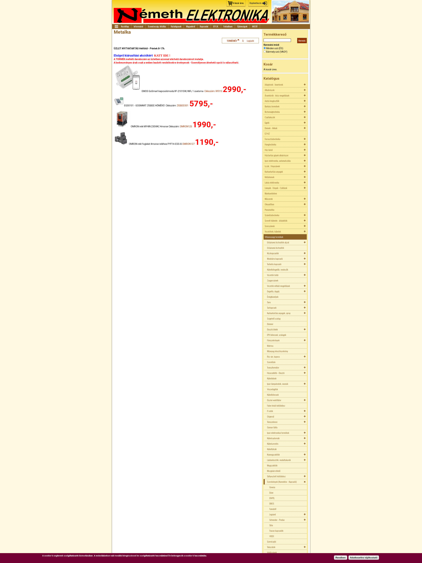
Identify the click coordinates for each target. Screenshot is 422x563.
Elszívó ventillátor (274, 400)
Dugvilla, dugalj (273, 291)
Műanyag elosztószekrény (277, 351)
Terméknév (232, 40)
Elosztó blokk (272, 329)
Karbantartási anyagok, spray (278, 313)
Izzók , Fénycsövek (272, 166)
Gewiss (272, 487)
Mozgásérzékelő (273, 470)
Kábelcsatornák (273, 438)
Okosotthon (269, 204)
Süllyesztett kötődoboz (276, 476)
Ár (243, 40)
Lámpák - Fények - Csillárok (276, 188)
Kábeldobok (271, 378)
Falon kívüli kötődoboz (276, 405)
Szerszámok (270, 226)
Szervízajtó (271, 541)
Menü (116, 26)
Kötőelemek (269, 177)
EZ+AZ (267, 133)
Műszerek (269, 198)
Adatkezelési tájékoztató (363, 557)
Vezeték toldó (272, 275)
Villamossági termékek (274, 237)
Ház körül (269, 150)
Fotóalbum (227, 26)
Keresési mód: (272, 45)
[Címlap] (191, 15)
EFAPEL (272, 498)
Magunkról (190, 26)
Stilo (271, 525)
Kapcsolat (204, 26)
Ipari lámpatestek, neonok (277, 383)
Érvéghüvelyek (272, 296)
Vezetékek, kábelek (273, 231)
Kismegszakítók (273, 454)
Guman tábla (272, 427)
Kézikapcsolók (273, 253)
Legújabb (250, 40)
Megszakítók (272, 465)
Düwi (271, 492)
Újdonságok (242, 26)
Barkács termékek (272, 106)
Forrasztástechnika (272, 139)
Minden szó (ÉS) (274, 48)
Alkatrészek (269, 90)
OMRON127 (188, 144)
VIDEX (271, 536)
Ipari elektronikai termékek (278, 432)
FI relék (270, 411)
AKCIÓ (254, 26)
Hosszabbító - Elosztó (276, 373)
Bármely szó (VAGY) (276, 51)
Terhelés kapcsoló (274, 264)
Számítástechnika (272, 215)
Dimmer (270, 324)
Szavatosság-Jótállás (157, 26)
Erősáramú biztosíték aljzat (278, 242)
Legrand (272, 514)
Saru (269, 302)
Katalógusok (176, 26)
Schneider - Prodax (277, 519)
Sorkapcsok (271, 307)
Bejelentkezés (256, 3)
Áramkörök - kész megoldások (277, 95)
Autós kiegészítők (272, 101)
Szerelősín (271, 362)
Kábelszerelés (272, 443)
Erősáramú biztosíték (275, 247)
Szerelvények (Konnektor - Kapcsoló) (282, 481)
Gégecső (270, 416)
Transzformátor (273, 367)
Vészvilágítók (272, 389)
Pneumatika (269, 209)
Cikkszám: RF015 (213, 91)
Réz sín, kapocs (273, 356)
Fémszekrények (273, 340)
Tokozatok (271, 547)
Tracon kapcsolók (276, 530)
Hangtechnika (270, 144)
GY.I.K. (216, 26)
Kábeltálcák (272, 449)
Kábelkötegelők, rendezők (277, 269)
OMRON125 (186, 126)
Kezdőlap (125, 26)
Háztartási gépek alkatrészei (276, 155)
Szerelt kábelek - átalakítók (276, 220)
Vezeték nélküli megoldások (278, 286)
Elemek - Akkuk (271, 128)
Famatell (272, 509)
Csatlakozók (270, 117)
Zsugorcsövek (272, 280)
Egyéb (267, 122)
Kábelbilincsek (273, 394)
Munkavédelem (271, 193)
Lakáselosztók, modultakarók (279, 460)
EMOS (271, 503)
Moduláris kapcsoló (275, 258)
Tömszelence (272, 422)
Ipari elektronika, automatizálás (278, 160)
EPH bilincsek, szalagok (276, 334)
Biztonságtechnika (272, 111)
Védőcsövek (272, 552)
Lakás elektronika (272, 182)
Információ (138, 26)
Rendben (340, 557)
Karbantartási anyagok (274, 171)
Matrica (270, 345)
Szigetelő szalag (273, 318)
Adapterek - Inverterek (274, 84)
